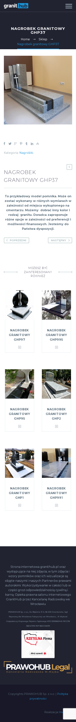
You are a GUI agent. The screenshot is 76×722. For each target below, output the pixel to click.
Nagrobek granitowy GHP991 (56, 493)
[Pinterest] (21, 143)
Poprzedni (18, 240)
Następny (58, 240)
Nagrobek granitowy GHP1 (19, 493)
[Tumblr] (26, 143)
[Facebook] (4, 143)
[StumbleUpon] (37, 143)
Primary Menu (68, 6)
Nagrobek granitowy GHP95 (19, 414)
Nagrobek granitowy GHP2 (56, 414)
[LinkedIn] (32, 143)
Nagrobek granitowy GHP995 (56, 335)
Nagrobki (26, 153)
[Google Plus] (15, 143)
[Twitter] (9, 143)
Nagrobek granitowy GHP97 (19, 335)
